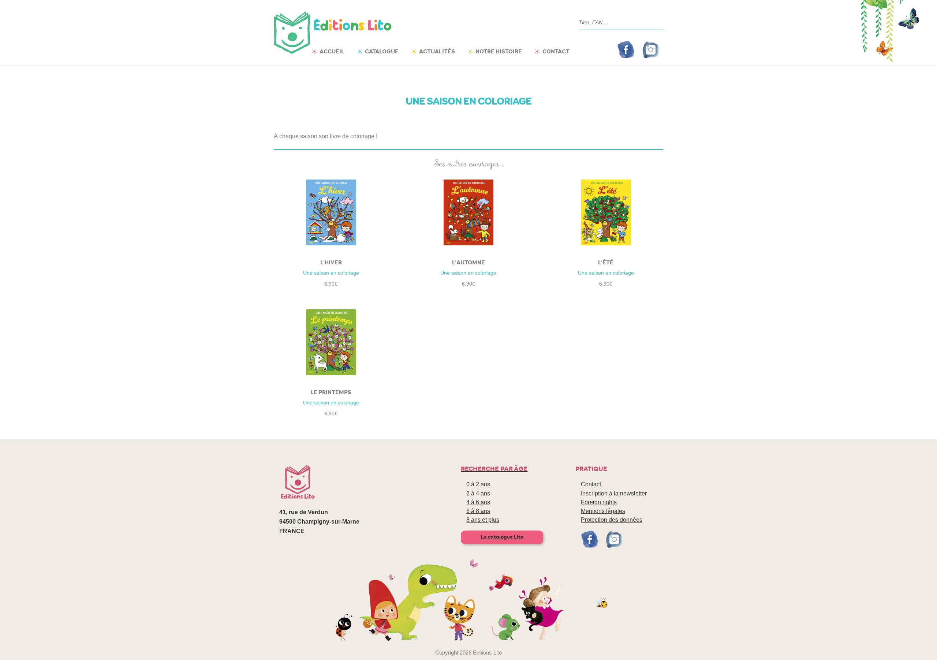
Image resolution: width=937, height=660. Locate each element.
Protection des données (611, 520)
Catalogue (382, 51)
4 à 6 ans (478, 502)
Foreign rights (599, 502)
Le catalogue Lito (502, 536)
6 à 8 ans (478, 511)
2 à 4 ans (478, 493)
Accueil (332, 51)
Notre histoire (498, 51)
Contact (556, 51)
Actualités (437, 51)
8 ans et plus (482, 520)
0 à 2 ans (478, 484)
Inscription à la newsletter (614, 493)
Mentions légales (603, 511)
